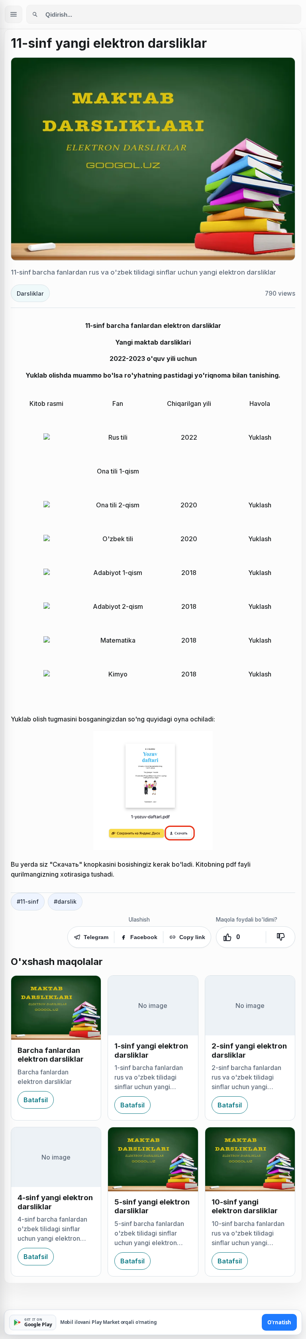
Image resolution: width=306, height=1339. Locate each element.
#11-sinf (28, 901)
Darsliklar (30, 293)
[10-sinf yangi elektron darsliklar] (250, 1159)
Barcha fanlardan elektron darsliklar (51, 1055)
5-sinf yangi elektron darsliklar (152, 1206)
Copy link (192, 937)
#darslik (65, 901)
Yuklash (259, 437)
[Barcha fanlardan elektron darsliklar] (56, 1008)
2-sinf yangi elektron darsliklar (249, 1050)
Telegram (96, 937)
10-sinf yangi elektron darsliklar (245, 1206)
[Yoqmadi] (280, 937)
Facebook (143, 937)
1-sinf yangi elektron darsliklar (151, 1050)
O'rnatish (279, 1322)
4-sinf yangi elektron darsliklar (55, 1202)
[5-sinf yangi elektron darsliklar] (153, 1159)
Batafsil (36, 1100)
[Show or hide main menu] (13, 14)
